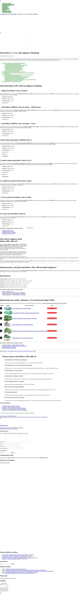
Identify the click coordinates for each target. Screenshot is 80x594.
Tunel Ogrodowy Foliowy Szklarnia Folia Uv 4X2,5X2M (16, 77)
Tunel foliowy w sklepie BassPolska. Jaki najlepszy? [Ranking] (14, 408)
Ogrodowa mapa (6, 12)
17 (0, 589)
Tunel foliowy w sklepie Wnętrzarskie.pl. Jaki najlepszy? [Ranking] (14, 410)
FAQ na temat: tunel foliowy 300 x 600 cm (11, 81)
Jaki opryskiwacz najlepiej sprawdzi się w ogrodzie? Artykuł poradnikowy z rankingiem (21, 572)
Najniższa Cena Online (52, 308)
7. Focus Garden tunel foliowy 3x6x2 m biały (14, 69)
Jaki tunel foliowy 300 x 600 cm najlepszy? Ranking (13, 63)
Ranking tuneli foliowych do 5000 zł (9, 348)
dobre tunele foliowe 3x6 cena (5, 417)
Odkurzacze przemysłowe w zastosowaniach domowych (16, 569)
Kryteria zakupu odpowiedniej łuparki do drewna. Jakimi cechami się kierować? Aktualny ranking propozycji (26, 570)
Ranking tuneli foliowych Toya (8, 291)
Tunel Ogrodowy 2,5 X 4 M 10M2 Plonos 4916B (14, 80)
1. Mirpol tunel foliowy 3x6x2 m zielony (13, 64)
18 (1, 589)
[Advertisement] (40, 23)
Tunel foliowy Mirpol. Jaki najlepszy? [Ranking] (11, 406)
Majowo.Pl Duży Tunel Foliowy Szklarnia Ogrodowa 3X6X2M (17, 76)
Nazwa (1, 443)
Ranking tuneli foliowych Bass (8, 231)
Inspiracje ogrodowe (8, 4)
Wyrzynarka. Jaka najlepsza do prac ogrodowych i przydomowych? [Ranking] (19, 573)
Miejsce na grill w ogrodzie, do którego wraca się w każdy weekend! (15, 554)
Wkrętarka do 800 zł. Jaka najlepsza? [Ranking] (9, 428)
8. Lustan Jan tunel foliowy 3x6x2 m (12, 70)
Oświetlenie (5, 8)
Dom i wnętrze (6, 11)
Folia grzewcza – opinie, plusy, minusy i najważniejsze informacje (14, 556)
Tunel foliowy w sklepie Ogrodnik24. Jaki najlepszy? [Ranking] (14, 409)
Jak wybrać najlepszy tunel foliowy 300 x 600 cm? (13, 71)
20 (4, 589)
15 (6, 588)
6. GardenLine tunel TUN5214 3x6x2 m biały (13, 68)
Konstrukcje (6, 5)
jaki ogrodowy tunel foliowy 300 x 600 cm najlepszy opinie (23, 417)
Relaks (4, 10)
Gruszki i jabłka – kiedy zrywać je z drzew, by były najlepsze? (13, 555)
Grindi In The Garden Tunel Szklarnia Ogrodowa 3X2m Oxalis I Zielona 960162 (20, 79)
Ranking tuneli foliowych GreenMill (9, 232)
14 (5, 588)
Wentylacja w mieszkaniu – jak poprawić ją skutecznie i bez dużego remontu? (16, 557)
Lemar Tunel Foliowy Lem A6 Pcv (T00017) (13, 75)
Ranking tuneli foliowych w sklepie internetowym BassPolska (13, 292)
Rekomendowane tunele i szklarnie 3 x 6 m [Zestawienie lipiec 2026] (17, 74)
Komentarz (2, 441)
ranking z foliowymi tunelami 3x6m (40, 417)
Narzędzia (5, 7)
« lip (1, 593)
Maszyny (4, 6)
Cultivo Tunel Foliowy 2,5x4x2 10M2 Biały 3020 (14, 78)
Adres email (2, 446)
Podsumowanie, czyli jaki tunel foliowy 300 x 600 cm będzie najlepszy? (18, 72)
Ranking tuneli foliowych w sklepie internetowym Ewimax (13, 344)
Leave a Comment (7, 415)
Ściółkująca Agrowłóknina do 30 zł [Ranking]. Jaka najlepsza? (11, 427)
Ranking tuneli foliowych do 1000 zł (9, 347)
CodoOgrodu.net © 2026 (5, 14)
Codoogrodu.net (4, 425)
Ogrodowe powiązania (4, 578)
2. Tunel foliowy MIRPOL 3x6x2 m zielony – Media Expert (16, 65)
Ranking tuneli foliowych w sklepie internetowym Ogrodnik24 (14, 294)
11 (1, 588)
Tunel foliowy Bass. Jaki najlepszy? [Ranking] (11, 405)
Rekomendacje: (8, 73)
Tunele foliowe (14, 14)
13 (4, 588)
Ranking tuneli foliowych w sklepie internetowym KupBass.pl (13, 293)
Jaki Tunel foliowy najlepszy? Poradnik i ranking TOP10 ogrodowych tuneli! (21, 351)
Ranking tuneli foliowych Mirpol (8, 233)
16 (7, 588)
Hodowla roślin (6, 3)
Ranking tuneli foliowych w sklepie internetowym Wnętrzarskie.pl (14, 345)
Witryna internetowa (3, 448)
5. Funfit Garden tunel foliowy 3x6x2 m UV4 (13, 67)
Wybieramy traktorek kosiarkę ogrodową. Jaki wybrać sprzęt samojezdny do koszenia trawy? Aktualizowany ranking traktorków (30, 571)
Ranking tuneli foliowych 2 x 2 (8, 230)
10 (0, 588)
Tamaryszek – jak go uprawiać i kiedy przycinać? (11, 558)
